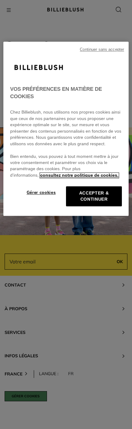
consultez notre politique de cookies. (79, 175)
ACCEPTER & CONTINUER (94, 196)
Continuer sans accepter (102, 50)
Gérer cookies (41, 192)
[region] (66, 129)
